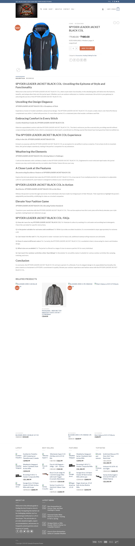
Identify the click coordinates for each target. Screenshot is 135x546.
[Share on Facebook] (70, 60)
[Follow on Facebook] (112, 1)
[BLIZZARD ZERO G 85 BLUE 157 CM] (28, 357)
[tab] (20, 78)
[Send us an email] (118, 1)
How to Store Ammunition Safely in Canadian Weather (56, 532)
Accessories (79, 23)
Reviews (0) (30, 78)
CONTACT (66, 9)
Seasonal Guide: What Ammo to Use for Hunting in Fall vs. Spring (56, 516)
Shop (50, 9)
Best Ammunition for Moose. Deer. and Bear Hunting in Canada (55, 508)
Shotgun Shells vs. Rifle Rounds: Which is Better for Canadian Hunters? (56, 525)
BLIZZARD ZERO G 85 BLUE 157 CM (27, 435)
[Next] (118, 362)
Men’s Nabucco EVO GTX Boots (105, 435)
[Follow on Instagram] (114, 1)
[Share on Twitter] (74, 60)
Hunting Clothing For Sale (90, 55)
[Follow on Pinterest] (31, 531)
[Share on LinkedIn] (85, 60)
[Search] (41, 9)
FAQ (109, 1)
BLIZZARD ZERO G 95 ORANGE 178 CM (79, 436)
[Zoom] (18, 70)
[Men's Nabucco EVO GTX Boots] (107, 357)
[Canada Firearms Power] (26, 10)
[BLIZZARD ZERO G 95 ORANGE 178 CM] (80, 357)
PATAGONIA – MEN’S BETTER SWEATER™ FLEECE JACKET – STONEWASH (51, 312)
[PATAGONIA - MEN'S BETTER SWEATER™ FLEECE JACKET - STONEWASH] (54, 295)
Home (45, 9)
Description (20, 78)
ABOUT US (58, 9)
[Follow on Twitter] (116, 1)
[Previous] (15, 362)
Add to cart (87, 48)
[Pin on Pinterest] (81, 60)
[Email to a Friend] (78, 60)
